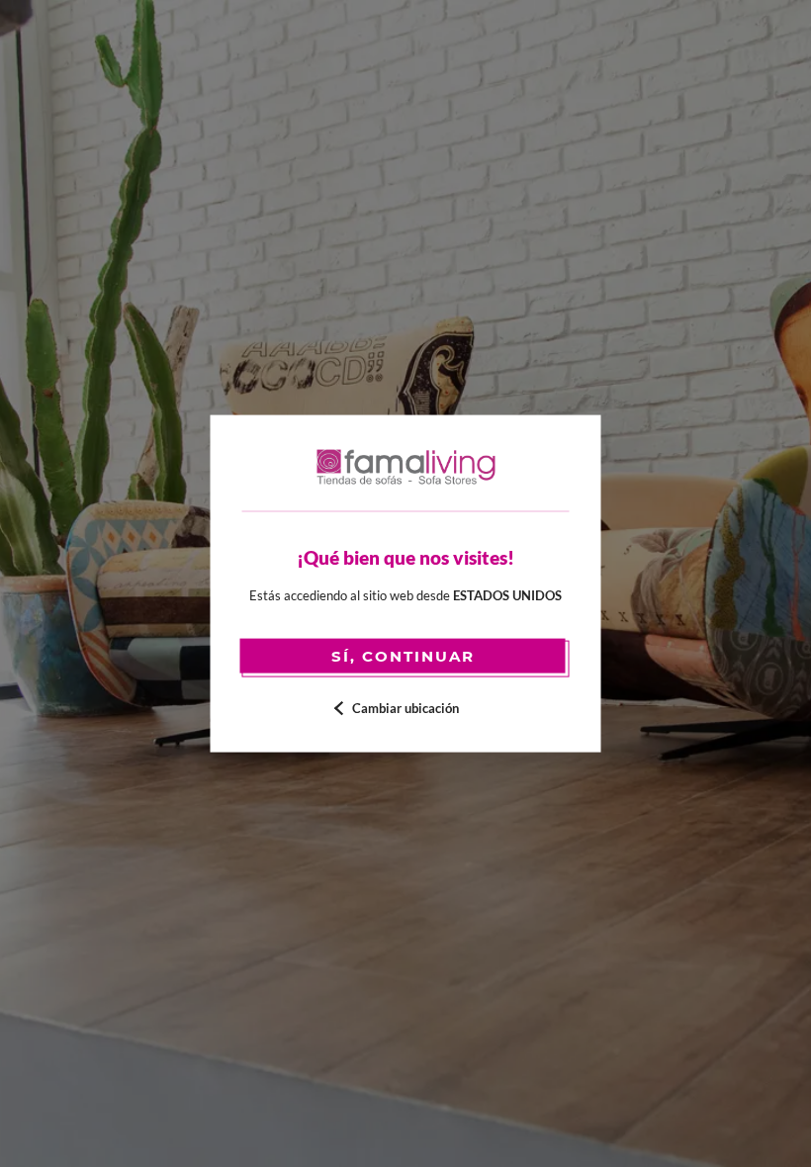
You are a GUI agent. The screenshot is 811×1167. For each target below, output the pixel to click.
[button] (406, 707)
